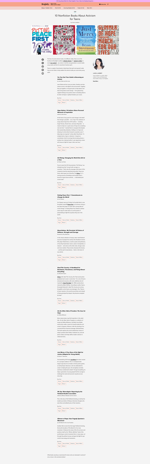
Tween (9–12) (81, 8)
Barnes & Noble (66, 100)
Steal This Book (67, 283)
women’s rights (78, 61)
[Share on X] (43, 64)
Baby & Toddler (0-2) (47, 8)
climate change (67, 61)
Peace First (70, 204)
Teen (75, 11)
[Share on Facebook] (43, 60)
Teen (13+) (89, 8)
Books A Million (79, 100)
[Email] (43, 70)
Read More (95, 81)
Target (59, 102)
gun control (53, 63)
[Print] (43, 74)
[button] (47, 8)
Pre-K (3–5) (58, 8)
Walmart (64, 102)
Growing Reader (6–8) (69, 8)
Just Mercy (73, 359)
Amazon (59, 100)
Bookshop (73, 100)
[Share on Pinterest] (43, 67)
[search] (107, 4)
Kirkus (78, 173)
